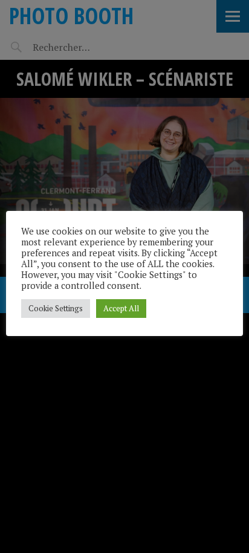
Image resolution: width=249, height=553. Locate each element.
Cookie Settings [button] (55, 308)
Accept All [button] (121, 308)
